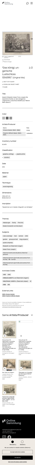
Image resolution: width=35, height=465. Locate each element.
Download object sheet (11, 84)
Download (7, 59)
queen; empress (8, 242)
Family (14, 222)
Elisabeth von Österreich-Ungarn (12, 246)
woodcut (6, 157)
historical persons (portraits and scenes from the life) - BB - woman (16, 258)
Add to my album (9, 81)
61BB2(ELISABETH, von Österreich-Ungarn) (16, 278)
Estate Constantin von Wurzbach (12, 226)
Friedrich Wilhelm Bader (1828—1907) (12, 134)
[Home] (7, 3)
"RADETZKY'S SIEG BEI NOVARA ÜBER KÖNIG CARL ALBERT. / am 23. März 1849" (8, 399)
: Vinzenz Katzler (8, 294)
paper (5, 176)
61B (9, 284)
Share (5, 87)
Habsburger (6, 222)
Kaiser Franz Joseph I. (9, 249)
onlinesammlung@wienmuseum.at (11, 307)
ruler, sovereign (7, 236)
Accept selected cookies (17, 452)
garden (5, 239)
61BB (4, 284)
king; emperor (24, 239)
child (26, 236)
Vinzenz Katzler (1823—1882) (11, 130)
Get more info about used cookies (17, 462)
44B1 (4, 274)
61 (30, 281)
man (15, 236)
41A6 (9, 274)
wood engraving (8, 186)
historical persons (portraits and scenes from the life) (16, 263)
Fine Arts (20, 222)
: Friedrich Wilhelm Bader (11, 296)
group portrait (13, 239)
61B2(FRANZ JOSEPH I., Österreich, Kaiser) (15, 281)
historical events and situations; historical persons (15, 253)
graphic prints (21, 154)
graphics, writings (8, 154)
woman (21, 236)
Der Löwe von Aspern (8, 372)
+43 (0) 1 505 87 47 (7, 431)
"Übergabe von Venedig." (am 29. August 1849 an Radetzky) (25, 374)
